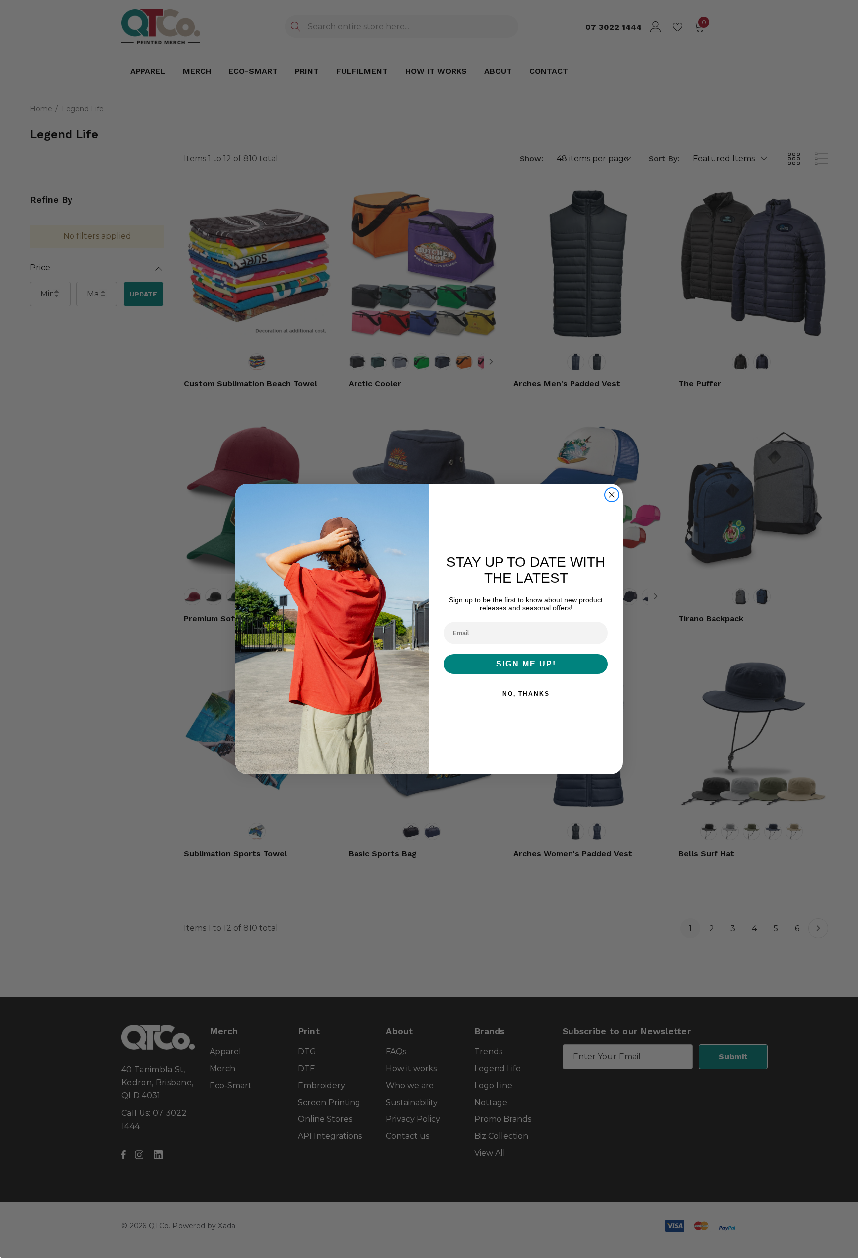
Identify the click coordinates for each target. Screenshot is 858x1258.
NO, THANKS (526, 693)
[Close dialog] (612, 495)
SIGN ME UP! (526, 664)
